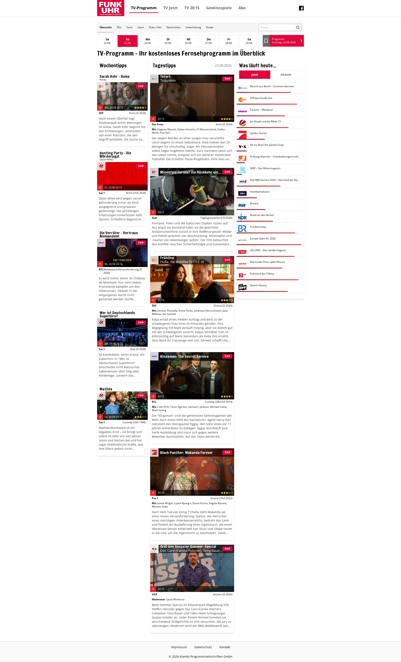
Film (119, 27)
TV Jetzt (170, 7)
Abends (285, 75)
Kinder (210, 27)
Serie (130, 27)
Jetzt (254, 75)
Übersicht (106, 27)
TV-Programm (144, 7)
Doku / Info (155, 27)
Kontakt (225, 647)
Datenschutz (203, 647)
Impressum (179, 647)
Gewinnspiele (219, 7)
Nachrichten (173, 27)
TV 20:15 (191, 7)
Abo (242, 7)
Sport (141, 27)
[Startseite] (110, 8)
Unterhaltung (193, 27)
